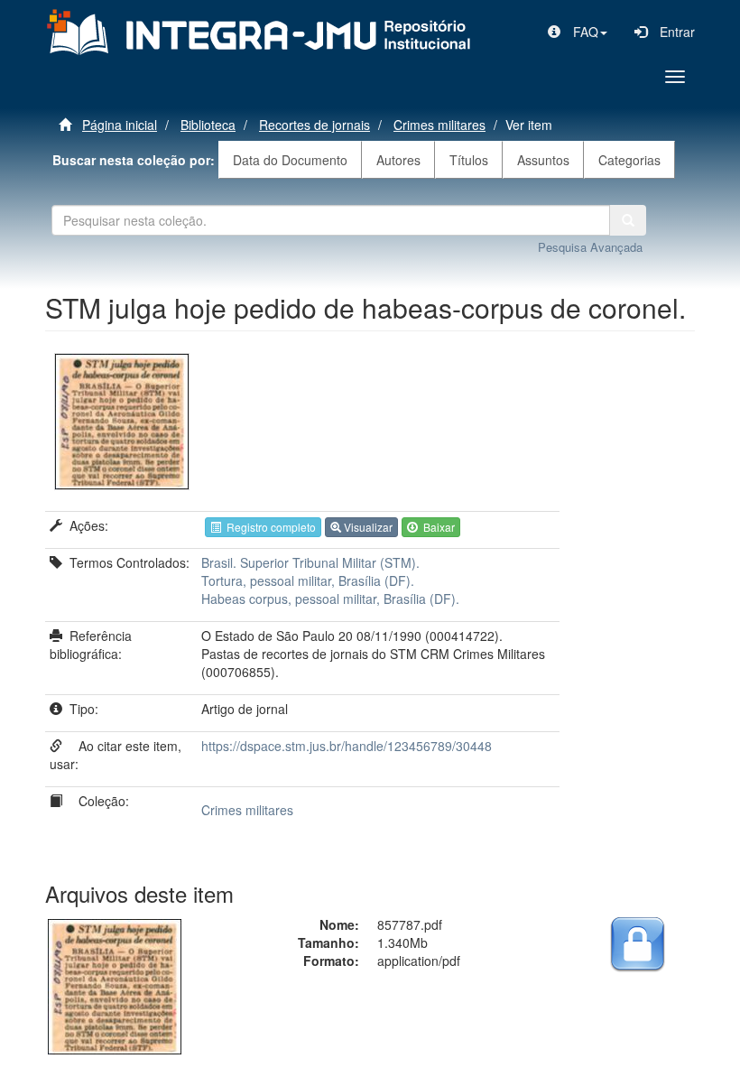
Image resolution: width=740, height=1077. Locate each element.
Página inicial (119, 125)
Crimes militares (439, 125)
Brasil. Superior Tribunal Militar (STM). (310, 562)
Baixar (436, 526)
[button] (577, 31)
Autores (398, 160)
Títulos (468, 160)
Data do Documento (290, 160)
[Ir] (628, 220)
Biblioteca (208, 125)
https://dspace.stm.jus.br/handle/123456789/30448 (346, 746)
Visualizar (367, 526)
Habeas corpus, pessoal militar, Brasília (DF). (330, 599)
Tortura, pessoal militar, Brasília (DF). (307, 580)
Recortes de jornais (314, 125)
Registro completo (268, 526)
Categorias (629, 160)
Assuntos (543, 160)
